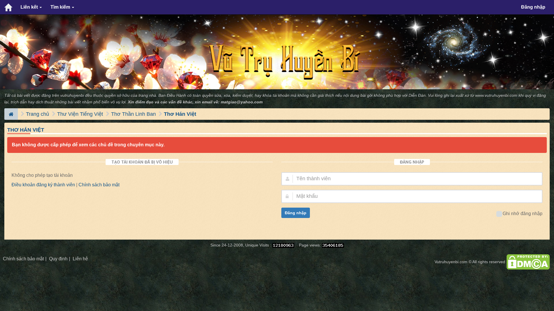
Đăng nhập (533, 7)
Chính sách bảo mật (98, 184)
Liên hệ (80, 258)
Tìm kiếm (60, 7)
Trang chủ (37, 114)
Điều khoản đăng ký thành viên (43, 184)
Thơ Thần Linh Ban (133, 114)
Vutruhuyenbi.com (451, 262)
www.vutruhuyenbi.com (496, 95)
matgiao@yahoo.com (242, 102)
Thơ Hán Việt (180, 114)
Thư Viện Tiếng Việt (80, 114)
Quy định (58, 258)
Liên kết (29, 7)
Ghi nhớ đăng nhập (522, 213)
